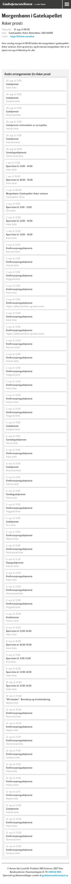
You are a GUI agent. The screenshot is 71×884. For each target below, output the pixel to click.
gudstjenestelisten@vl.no (55, 875)
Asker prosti (12, 23)
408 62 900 (54, 871)
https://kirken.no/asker (22, 36)
